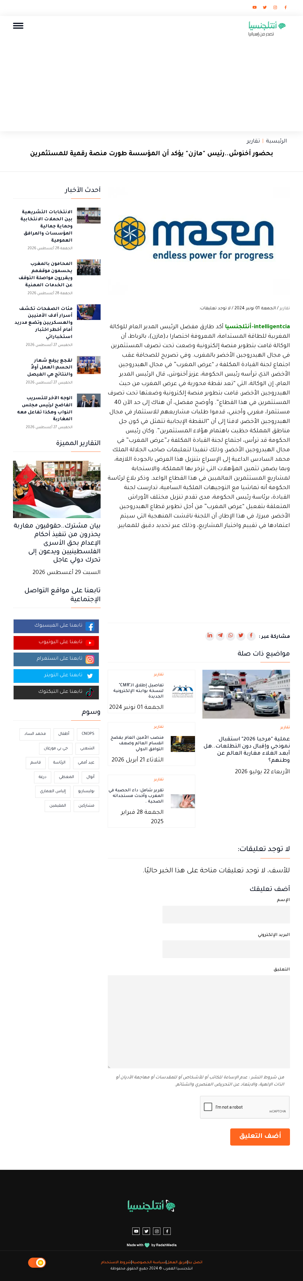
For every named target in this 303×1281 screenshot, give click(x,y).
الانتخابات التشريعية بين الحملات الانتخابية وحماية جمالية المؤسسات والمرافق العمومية (46, 226)
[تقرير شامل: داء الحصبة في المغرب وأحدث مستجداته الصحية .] (183, 801)
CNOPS (88, 734)
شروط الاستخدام (116, 1263)
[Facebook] (285, 9)
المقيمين (57, 806)
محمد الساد (35, 734)
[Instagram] (275, 9)
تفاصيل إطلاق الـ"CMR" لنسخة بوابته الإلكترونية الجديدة (138, 691)
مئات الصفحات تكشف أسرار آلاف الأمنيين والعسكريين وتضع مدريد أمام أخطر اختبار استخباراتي (43, 323)
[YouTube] (254, 9)
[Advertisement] (151, 82)
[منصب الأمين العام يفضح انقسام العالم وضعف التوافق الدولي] (183, 744)
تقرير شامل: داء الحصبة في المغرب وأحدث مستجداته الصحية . (136, 796)
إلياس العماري (53, 791)
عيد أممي (86, 763)
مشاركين (86, 806)
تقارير (253, 142)
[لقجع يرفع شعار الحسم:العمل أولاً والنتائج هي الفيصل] (89, 368)
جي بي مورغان (56, 748)
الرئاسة (59, 763)
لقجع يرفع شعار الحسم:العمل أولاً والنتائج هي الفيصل (49, 368)
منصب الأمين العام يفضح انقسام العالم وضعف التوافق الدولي (137, 744)
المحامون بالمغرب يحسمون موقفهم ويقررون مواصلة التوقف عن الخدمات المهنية (45, 275)
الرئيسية (276, 142)
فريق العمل (177, 1263)
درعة (42, 777)
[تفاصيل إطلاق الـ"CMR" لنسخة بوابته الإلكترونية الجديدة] (183, 692)
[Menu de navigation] (18, 25)
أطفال (63, 734)
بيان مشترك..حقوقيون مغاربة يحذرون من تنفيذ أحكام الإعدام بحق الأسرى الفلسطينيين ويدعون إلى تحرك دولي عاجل (57, 543)
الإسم (283, 900)
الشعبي (87, 748)
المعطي (66, 777)
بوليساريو (86, 791)
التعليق (282, 970)
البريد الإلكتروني (274, 935)
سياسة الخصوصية (149, 1263)
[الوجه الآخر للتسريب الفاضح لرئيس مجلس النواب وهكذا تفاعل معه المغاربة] (89, 405)
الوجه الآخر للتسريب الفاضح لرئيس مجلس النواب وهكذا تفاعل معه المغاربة (44, 409)
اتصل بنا (195, 1263)
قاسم (35, 763)
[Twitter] (264, 9)
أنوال (90, 777)
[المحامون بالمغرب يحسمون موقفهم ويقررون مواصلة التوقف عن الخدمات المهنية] (89, 271)
